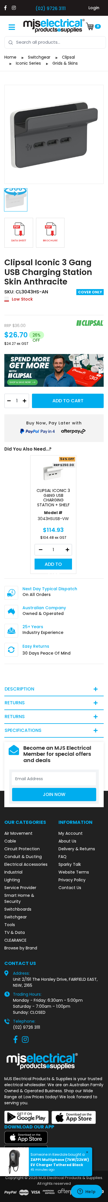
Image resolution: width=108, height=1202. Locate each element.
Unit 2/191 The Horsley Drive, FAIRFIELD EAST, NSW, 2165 (55, 982)
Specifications (23, 730)
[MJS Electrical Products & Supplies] (54, 26)
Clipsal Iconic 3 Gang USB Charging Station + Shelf (53, 497)
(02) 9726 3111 (50, 8)
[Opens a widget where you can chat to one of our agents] (86, 1192)
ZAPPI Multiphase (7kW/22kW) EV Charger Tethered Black (60, 1162)
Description (19, 689)
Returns (15, 702)
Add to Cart (68, 400)
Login (93, 8)
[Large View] (54, 134)
